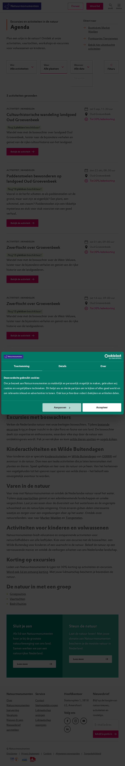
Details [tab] (63, 366)
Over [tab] (103, 366)
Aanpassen (60, 407)
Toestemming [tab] (21, 366)
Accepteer (102, 407)
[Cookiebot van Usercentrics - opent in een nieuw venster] (107, 356)
